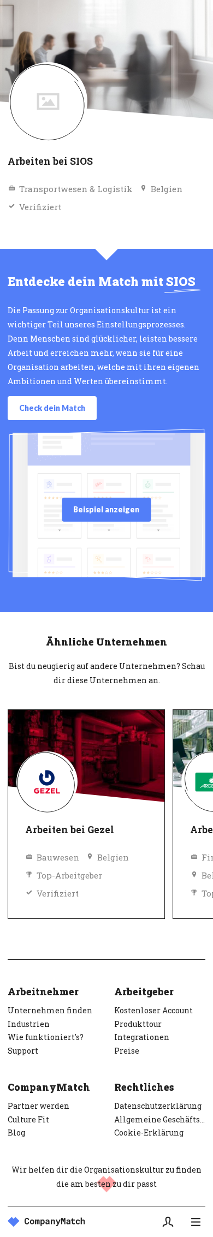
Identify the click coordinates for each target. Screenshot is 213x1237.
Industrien (29, 1024)
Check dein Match (52, 408)
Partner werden (38, 1106)
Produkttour (138, 1024)
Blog (16, 1132)
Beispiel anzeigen (106, 509)
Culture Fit (28, 1119)
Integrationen (141, 1037)
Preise (126, 1050)
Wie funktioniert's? (46, 1037)
